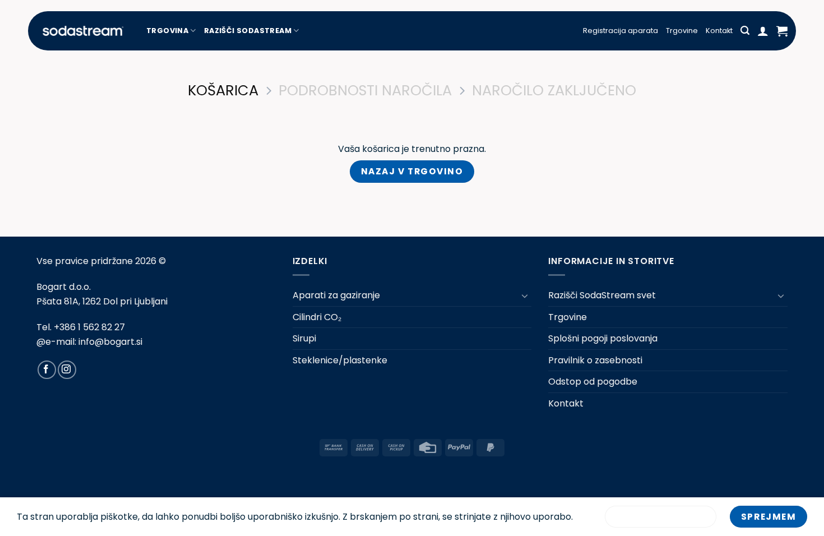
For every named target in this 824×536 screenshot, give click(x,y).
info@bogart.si (110, 341)
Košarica (223, 90)
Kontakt (719, 30)
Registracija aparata (620, 30)
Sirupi (304, 338)
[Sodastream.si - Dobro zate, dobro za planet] (82, 31)
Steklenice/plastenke (340, 360)
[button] (744, 30)
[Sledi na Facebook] (47, 370)
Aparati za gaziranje (336, 295)
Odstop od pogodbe (592, 381)
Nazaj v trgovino (412, 171)
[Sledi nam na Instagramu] (67, 370)
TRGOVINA (167, 30)
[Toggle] (524, 295)
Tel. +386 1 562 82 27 (80, 327)
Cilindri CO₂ (317, 317)
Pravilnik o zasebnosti (595, 360)
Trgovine (682, 30)
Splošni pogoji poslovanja (603, 338)
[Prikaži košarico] (782, 31)
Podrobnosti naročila (365, 90)
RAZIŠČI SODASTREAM (247, 30)
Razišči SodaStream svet (602, 295)
